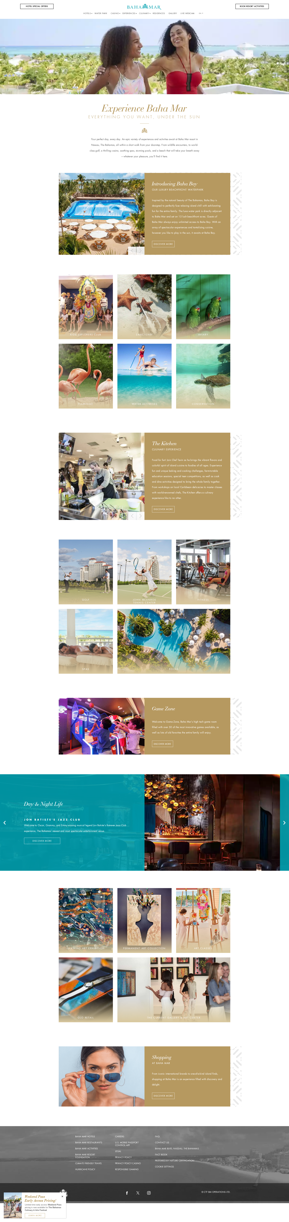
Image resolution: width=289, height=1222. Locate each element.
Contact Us (162, 1142)
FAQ (157, 1136)
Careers (119, 1136)
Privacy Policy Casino (128, 1163)
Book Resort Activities (252, 6)
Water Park (101, 13)
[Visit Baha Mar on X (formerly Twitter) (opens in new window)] (137, 1193)
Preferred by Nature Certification (174, 1160)
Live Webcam (187, 13)
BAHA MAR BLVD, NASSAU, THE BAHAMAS (177, 1148)
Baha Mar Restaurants (88, 1142)
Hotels (87, 13)
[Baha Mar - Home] (144, 6)
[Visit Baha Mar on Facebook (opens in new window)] (127, 1193)
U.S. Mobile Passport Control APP (127, 1144)
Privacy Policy (123, 1157)
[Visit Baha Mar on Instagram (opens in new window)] (149, 1193)
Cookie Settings (164, 1166)
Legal (118, 1151)
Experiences (129, 13)
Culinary (144, 13)
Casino (115, 13)
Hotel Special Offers (37, 6)
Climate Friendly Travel (88, 1163)
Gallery (173, 13)
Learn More (35, 1215)
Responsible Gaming (126, 1169)
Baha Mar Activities (86, 1148)
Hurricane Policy (85, 1169)
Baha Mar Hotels (85, 1136)
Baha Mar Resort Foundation (85, 1156)
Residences (159, 13)
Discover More (163, 244)
